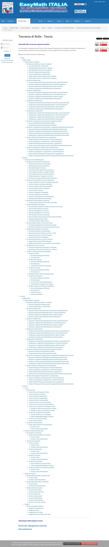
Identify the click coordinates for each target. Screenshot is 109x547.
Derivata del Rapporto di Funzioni (39, 211)
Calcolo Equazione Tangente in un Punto (41, 176)
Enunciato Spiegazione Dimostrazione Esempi (42, 225)
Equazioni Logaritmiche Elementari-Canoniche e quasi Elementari (48, 92)
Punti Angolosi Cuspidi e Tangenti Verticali (41, 172)
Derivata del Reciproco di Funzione (39, 213)
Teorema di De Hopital (35, 276)
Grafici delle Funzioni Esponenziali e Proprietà (42, 76)
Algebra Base (26, 60)
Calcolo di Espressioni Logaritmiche (39, 74)
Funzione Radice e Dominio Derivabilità (40, 186)
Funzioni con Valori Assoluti (37, 502)
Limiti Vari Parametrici (35, 420)
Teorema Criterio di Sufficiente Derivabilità (41, 286)
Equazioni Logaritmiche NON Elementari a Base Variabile (46, 96)
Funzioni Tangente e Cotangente (38, 192)
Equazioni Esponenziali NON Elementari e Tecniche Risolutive (47, 84)
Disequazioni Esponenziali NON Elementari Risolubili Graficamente (49, 133)
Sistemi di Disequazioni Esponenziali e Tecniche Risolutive (46, 149)
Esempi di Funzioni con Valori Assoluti (40, 235)
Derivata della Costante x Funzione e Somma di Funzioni (46, 206)
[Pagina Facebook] (76, 11)
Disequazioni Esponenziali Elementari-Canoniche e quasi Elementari (49, 103)
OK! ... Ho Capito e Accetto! (89, 543)
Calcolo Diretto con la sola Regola (41, 414)
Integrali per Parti (34, 510)
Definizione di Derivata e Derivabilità (39, 164)
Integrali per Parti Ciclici (36, 512)
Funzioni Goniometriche (36, 500)
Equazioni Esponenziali (34, 80)
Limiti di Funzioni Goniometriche (38, 400)
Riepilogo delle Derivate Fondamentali (40, 198)
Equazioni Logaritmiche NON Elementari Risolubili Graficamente (48, 131)
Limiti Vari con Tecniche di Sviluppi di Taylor (42, 406)
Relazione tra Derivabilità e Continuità (38, 200)
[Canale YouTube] (84, 11)
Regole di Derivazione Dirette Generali (40, 241)
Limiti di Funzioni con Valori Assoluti (40, 402)
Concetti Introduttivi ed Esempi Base (39, 231)
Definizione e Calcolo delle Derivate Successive (43, 178)
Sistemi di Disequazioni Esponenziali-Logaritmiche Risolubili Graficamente (51, 155)
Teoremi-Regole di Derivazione (36, 204)
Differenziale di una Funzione (35, 245)
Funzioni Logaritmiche (35, 498)
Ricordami (6, 51)
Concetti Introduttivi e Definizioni (38, 66)
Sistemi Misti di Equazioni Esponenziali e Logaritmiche (45, 143)
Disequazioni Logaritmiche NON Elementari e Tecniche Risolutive (48, 115)
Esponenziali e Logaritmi (32, 62)
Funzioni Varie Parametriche (39, 429)
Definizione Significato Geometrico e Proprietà (42, 247)
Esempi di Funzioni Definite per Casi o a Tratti (42, 233)
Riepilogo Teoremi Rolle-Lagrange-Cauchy (41, 274)
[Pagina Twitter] (80, 11)
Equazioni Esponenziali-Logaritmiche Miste (42, 123)
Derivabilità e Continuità (34, 433)
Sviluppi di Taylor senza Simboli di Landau (43, 408)
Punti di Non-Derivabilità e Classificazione (41, 170)
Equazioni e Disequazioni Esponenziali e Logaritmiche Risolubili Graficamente (50, 127)
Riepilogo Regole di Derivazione (38, 219)
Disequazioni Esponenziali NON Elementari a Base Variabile (46, 107)
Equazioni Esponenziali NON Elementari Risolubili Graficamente (48, 129)
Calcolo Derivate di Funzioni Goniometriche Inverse (44, 227)
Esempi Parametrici (36, 294)
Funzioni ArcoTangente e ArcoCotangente (41, 196)
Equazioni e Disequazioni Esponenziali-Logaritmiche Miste (44, 121)
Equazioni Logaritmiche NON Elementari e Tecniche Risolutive (47, 94)
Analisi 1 (25, 158)
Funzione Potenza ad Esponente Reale (40, 184)
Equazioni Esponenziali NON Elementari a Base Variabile (46, 86)
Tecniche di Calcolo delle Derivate (39, 221)
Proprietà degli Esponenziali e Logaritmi (41, 68)
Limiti (26, 388)
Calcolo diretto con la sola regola (40, 463)
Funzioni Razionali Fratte (36, 492)
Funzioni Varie (35, 427)
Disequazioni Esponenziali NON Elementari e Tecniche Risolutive (48, 105)
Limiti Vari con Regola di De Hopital (39, 412)
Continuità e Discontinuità (34, 422)
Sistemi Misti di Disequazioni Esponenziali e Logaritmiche (46, 153)
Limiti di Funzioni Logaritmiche (38, 398)
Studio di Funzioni (30, 473)
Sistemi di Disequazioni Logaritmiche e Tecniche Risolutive (46, 151)
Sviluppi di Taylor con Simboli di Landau (43, 410)
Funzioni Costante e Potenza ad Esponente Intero (43, 182)
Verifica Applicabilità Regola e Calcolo (42, 416)
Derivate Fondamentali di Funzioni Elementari (40, 180)
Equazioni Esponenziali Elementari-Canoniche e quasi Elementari (48, 82)
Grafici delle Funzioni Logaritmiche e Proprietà (42, 78)
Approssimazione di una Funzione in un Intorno (43, 249)
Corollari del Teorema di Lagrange (41, 266)
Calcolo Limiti (31, 390)
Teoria (22, 58)
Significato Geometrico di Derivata (39, 166)
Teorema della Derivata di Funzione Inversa (40, 223)
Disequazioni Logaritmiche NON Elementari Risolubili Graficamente (49, 135)
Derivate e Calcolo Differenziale (34, 160)
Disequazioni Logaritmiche (35, 111)
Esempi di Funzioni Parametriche (38, 237)
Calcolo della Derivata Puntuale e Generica (41, 174)
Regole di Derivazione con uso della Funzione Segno (44, 243)
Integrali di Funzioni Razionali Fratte (39, 514)
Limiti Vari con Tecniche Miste (38, 418)
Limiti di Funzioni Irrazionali (37, 394)
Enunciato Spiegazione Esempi (40, 255)
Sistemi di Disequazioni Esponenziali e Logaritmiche (42, 147)
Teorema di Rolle (34, 253)
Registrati (6, 58)
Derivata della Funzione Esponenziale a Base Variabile (45, 217)
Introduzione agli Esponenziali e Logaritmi (39, 64)
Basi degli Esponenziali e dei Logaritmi (40, 70)
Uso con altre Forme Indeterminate (41, 282)
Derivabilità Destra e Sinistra (37, 168)
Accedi (7, 55)
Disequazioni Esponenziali (34, 100)
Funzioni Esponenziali (35, 496)
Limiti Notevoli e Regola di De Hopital (42, 284)
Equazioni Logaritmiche (34, 90)
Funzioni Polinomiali (35, 490)
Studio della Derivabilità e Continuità (38, 229)
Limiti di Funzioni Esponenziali (38, 396)
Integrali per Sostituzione (36, 508)
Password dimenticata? (7, 62)
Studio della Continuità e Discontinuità (40, 424)
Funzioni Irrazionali (34, 494)
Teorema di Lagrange (35, 259)
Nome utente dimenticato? (7, 60)
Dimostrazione (35, 257)
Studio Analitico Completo (34, 488)
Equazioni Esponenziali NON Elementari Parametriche (45, 88)
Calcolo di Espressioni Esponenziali (39, 72)
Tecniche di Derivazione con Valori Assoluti (39, 239)
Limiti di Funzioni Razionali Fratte (39, 392)
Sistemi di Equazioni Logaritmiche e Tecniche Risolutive (45, 141)
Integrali (27, 504)
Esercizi (23, 296)
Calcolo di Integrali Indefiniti (35, 506)
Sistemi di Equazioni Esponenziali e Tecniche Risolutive (45, 139)
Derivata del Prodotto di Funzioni (38, 208)
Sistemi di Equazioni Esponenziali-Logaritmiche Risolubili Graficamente (50, 145)
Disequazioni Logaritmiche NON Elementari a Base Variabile (47, 117)
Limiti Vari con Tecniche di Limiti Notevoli (41, 404)
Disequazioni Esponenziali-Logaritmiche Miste (42, 125)
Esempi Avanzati (36, 292)
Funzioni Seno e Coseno (36, 190)
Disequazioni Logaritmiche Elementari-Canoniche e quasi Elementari (49, 113)
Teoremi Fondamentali (33, 441)
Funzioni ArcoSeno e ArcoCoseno (39, 194)
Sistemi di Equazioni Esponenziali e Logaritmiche (41, 137)
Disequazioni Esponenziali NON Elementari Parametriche (46, 109)
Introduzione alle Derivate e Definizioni (38, 162)
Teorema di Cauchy (34, 268)
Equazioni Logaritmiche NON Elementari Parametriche (45, 98)
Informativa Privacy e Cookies (72, 543)
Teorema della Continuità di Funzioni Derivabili (43, 202)
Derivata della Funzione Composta (39, 215)
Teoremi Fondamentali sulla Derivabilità (39, 251)
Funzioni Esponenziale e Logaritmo (39, 188)
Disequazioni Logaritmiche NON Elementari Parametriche (46, 119)
